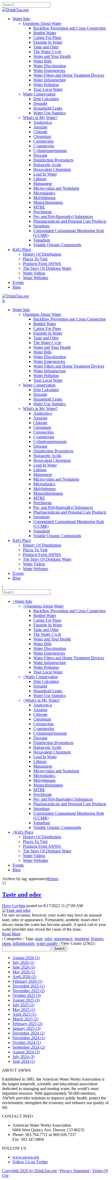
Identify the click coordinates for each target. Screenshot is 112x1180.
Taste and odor (22, 894)
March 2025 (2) (25, 1019)
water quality (47, 943)
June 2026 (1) (24, 967)
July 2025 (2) (23, 1005)
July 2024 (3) (23, 1056)
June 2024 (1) (24, 1061)
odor (48, 938)
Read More (11, 934)
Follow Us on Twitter (30, 1162)
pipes (6, 943)
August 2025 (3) (26, 1000)
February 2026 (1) (27, 981)
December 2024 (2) (29, 1033)
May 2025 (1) (24, 1009)
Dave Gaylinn (13, 905)
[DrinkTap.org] (15, 10)
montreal (81, 938)
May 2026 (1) (24, 972)
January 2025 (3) (26, 1028)
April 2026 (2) (24, 976)
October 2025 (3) (27, 995)
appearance (63, 938)
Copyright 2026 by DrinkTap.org (29, 1170)
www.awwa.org (26, 1157)
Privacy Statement (74, 1170)
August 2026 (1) (26, 958)
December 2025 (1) (29, 986)
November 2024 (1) (29, 1038)
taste (38, 938)
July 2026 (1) (23, 962)
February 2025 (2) (27, 1023)
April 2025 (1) (24, 1014)
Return (52, 878)
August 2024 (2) (26, 1052)
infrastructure (23, 943)
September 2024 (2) (29, 1047)
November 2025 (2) (29, 990)
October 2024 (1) (27, 1042)
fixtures (97, 938)
